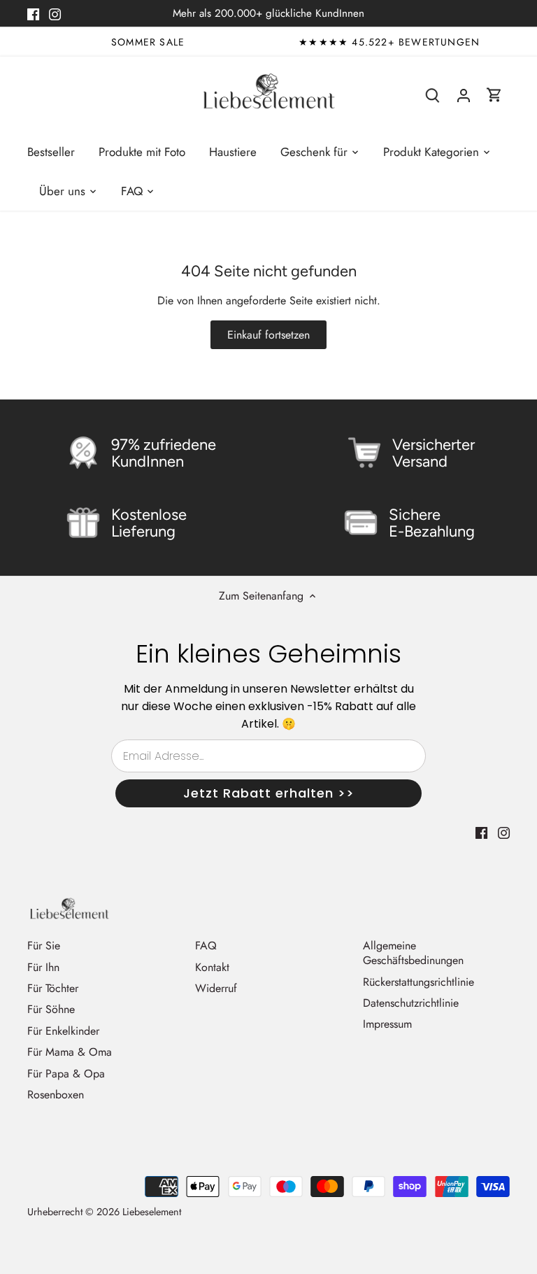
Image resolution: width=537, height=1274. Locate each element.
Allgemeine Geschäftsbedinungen (413, 952)
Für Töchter (52, 988)
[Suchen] (432, 95)
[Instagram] (55, 13)
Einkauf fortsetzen (268, 335)
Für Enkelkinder (63, 1031)
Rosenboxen (55, 1095)
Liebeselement (151, 1212)
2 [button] (275, 36)
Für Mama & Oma (69, 1052)
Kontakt (212, 967)
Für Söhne (51, 1009)
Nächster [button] (494, 42)
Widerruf (216, 988)
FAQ (206, 945)
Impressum (387, 1024)
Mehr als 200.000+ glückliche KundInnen (268, 13)
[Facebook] (33, 13)
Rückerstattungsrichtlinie (418, 982)
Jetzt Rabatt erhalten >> (269, 793)
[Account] (463, 95)
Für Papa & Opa (66, 1074)
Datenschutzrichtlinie (411, 1003)
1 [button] (261, 36)
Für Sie (43, 945)
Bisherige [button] (42, 42)
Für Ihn (43, 967)
